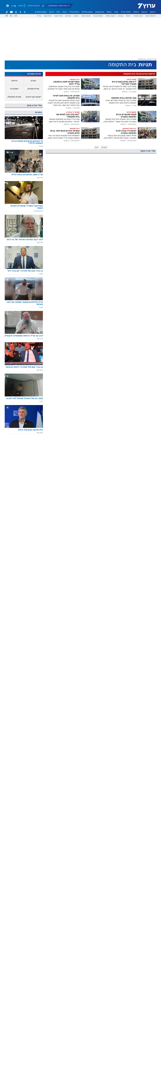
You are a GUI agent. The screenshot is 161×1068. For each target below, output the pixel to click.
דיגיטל (128, 16)
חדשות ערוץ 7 (144, 7)
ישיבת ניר (14, 89)
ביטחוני (136, 12)
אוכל (58, 12)
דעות (65, 12)
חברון (33, 81)
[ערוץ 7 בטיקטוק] (7, 12)
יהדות (51, 12)
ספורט (76, 16)
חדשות (152, 12)
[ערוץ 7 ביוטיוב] (11, 12)
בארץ (116, 12)
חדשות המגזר (150, 16)
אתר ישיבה (58, 16)
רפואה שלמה (110, 16)
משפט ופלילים (87, 12)
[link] (24, 143)
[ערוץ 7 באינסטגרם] (16, 12)
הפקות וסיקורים (41, 12)
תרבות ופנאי (85, 16)
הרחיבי (14, 81)
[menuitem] (152, 12)
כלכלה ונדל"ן (74, 12)
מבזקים (144, 12)
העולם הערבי (98, 16)
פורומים (68, 16)
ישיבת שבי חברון (33, 97)
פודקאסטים (99, 12)
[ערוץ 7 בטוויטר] (25, 12)
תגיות (149, 59)
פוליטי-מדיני (126, 12)
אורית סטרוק (33, 89)
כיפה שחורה (138, 16)
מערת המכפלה (14, 97)
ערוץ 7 (154, 59)
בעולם (109, 12)
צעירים (120, 16)
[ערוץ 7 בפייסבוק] (20, 12)
